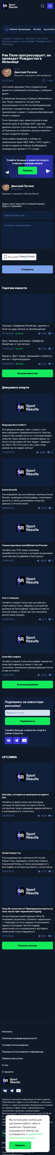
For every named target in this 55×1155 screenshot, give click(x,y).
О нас (5, 1065)
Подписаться (27, 721)
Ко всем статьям (27, 945)
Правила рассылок (12, 1058)
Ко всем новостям (27, 373)
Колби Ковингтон (11, 853)
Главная (6, 38)
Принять (20, 1145)
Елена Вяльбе (9, 489)
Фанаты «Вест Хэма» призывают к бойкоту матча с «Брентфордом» (27, 357)
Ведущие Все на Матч (14, 424)
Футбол (37, 29)
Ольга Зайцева (10, 598)
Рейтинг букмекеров (20, 29)
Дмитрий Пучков (25, 72)
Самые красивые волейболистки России (24, 545)
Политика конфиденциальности (19, 1038)
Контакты (7, 1031)
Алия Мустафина (11, 656)
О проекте (7, 1071)
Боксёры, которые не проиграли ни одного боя (25, 796)
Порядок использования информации (22, 1051)
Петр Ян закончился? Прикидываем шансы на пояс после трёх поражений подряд (27, 910)
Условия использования (15, 1045)
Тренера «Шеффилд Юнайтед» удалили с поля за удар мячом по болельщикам (25, 327)
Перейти (27, 170)
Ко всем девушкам (27, 684)
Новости (19, 38)
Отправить (27, 269)
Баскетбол (49, 29)
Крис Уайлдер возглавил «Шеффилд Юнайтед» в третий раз (23, 342)
